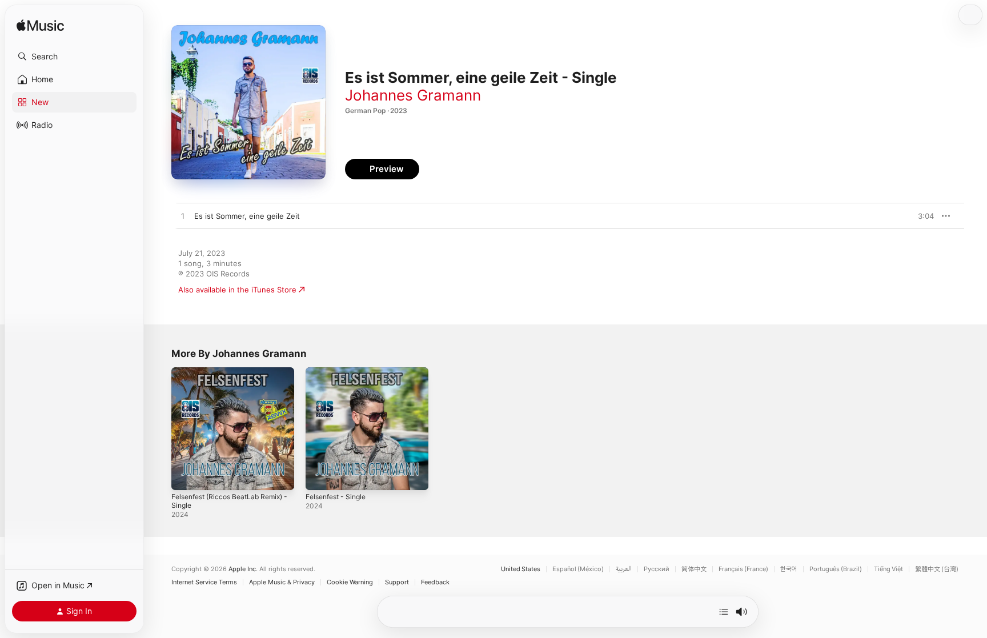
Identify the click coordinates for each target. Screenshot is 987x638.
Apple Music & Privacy (282, 582)
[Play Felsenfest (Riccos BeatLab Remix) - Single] (185, 475)
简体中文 (694, 569)
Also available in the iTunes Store (237, 289)
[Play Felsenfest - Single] (319, 475)
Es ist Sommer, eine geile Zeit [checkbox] (247, 215)
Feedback (435, 582)
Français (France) (743, 569)
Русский (656, 569)
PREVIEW (921, 215)
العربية (624, 569)
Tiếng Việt (888, 569)
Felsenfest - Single (339, 371)
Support (397, 582)
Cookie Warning (350, 582)
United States (520, 569)
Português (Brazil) (835, 569)
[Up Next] (724, 612)
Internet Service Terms (204, 582)
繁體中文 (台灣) (936, 569)
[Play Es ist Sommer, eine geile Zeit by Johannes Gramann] (182, 216)
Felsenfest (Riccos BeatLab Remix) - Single (219, 376)
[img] (40, 26)
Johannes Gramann (413, 95)
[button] (74, 56)
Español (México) (578, 569)
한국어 (788, 569)
